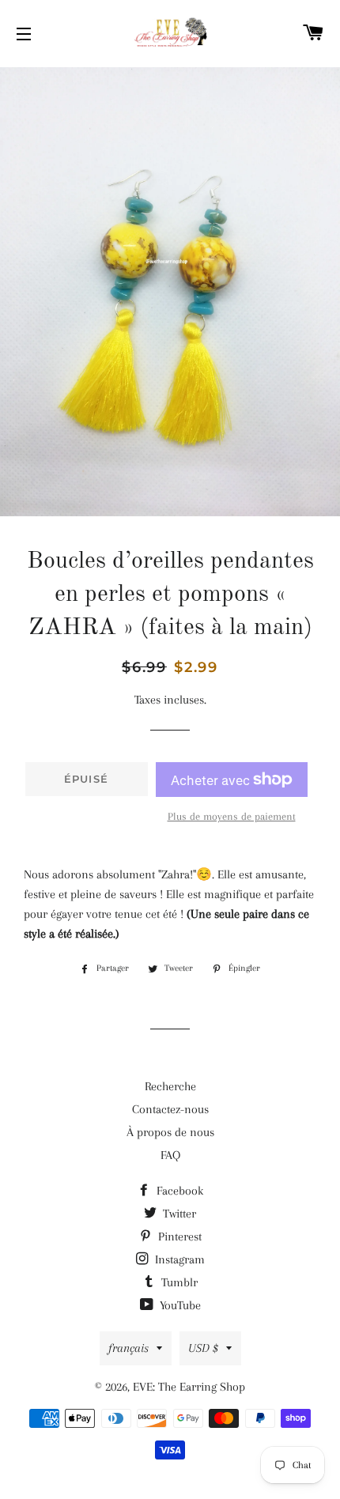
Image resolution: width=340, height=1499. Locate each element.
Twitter (178, 1213)
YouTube (179, 1305)
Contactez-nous (170, 1109)
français (128, 1348)
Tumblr (178, 1282)
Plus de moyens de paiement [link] (232, 816)
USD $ (203, 1348)
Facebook (178, 1191)
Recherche (170, 1086)
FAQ (170, 1155)
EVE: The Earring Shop (189, 1387)
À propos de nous (170, 1132)
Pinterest (178, 1236)
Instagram (178, 1259)
